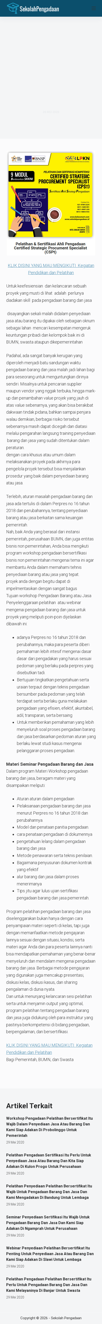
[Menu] (94, 8)
